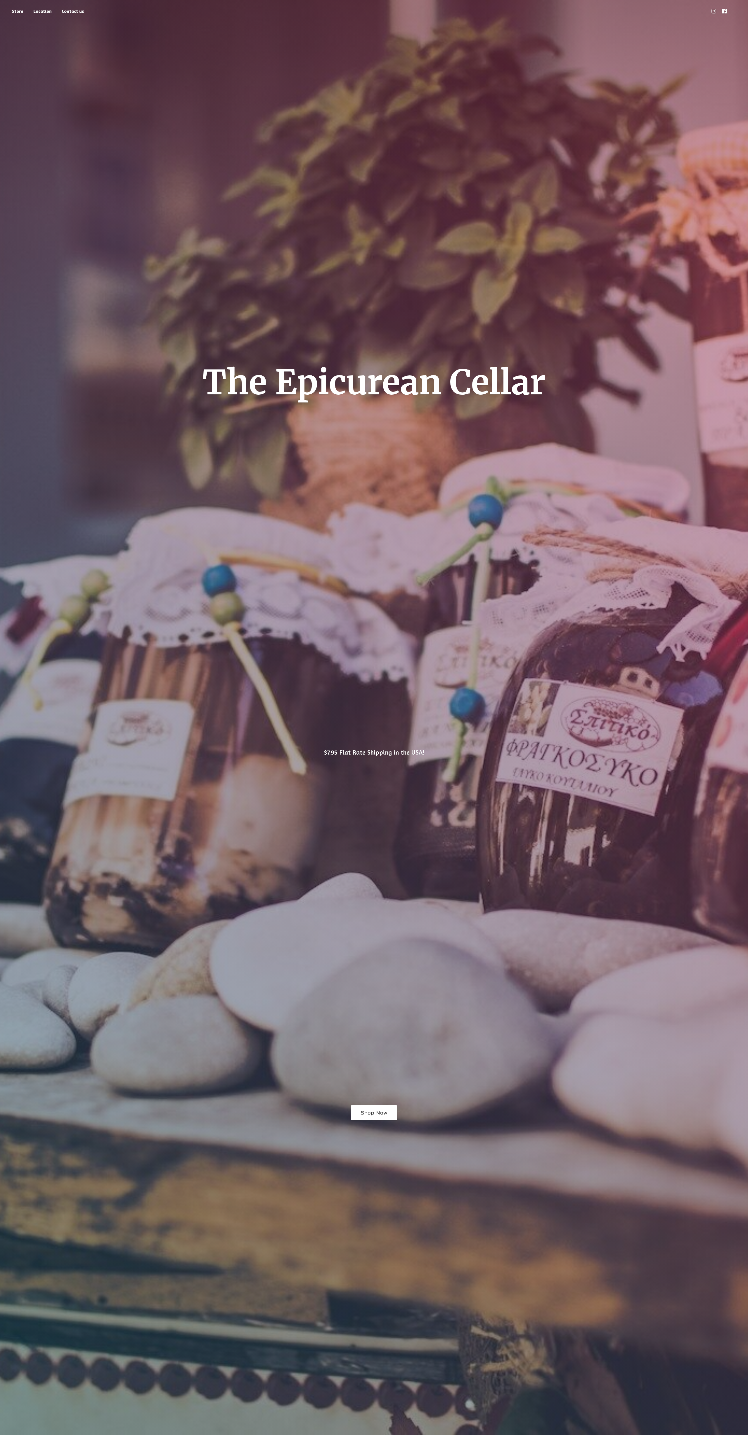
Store (17, 11)
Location (42, 11)
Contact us (73, 11)
